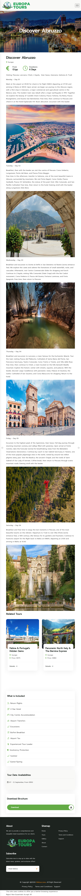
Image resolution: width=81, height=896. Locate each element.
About (44, 843)
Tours (43, 835)
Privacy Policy (63, 831)
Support (61, 839)
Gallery (44, 839)
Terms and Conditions (66, 835)
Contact (44, 847)
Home (44, 831)
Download (15, 807)
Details (23, 666)
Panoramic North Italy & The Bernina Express (33, 649)
